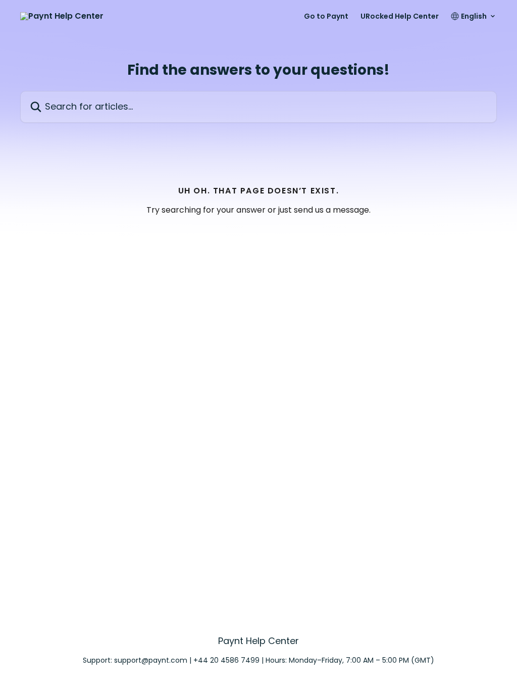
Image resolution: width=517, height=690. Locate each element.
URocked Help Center (399, 16)
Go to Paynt (326, 16)
